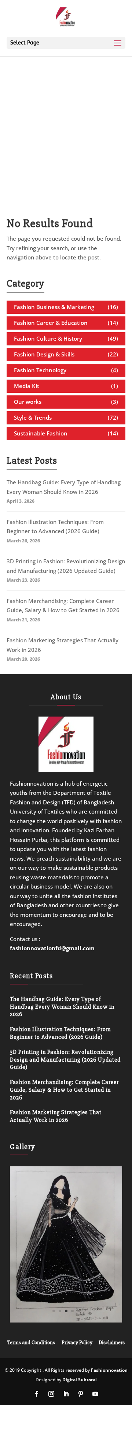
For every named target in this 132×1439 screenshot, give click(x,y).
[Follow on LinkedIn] (66, 1394)
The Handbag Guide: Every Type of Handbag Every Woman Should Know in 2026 (62, 1006)
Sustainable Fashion (40, 433)
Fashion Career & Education (51, 322)
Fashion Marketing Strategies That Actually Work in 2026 (56, 1116)
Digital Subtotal (79, 1380)
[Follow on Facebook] (37, 1394)
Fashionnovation (109, 1370)
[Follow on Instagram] (51, 1394)
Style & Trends (33, 417)
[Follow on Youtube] (95, 1394)
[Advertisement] (66, 125)
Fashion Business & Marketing (54, 307)
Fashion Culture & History (48, 338)
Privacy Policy (77, 1342)
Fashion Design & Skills (44, 354)
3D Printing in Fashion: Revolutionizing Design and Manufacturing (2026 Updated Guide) (65, 1059)
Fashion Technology (40, 370)
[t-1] (66, 1320)
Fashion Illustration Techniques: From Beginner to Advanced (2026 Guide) (60, 1033)
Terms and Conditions (31, 1342)
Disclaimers (112, 1342)
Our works (27, 401)
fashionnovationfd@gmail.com (52, 948)
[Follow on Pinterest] (81, 1394)
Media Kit (26, 386)
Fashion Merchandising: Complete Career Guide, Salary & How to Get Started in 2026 (64, 1090)
